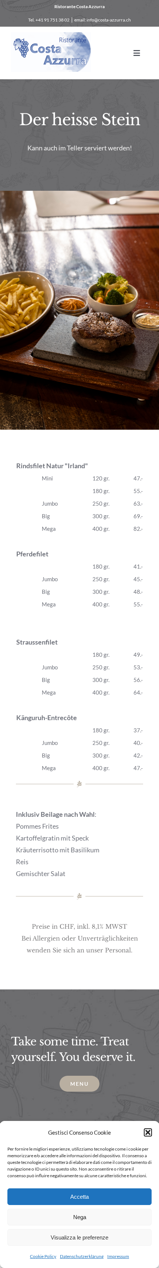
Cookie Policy (43, 1256)
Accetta (79, 1197)
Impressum (118, 1256)
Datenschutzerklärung (82, 1256)
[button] (148, 1132)
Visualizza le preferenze (79, 1237)
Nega (79, 1217)
